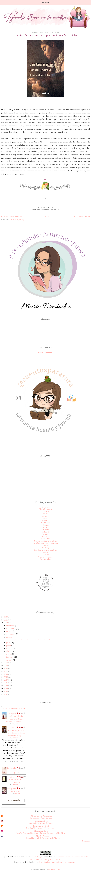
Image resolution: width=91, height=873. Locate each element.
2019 (6, 674)
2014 (6, 688)
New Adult (45, 538)
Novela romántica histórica (45, 541)
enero (9, 660)
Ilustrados (45, 529)
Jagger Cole (17, 773)
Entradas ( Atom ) (17, 220)
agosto (9, 637)
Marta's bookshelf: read (14, 708)
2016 (6, 682)
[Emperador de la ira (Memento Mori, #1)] (4, 773)
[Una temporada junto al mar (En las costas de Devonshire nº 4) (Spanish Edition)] (4, 732)
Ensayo (46, 513)
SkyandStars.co (54, 870)
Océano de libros (41, 831)
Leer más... (45, 198)
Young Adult (45, 559)
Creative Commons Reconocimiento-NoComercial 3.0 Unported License (59, 858)
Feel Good (45, 522)
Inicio (47, 216)
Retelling (45, 547)
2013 (6, 691)
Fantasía (45, 520)
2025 (6, 620)
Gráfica (45, 525)
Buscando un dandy (41, 826)
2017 (6, 680)
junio (8, 645)
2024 (6, 622)
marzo (9, 654)
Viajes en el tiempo (45, 557)
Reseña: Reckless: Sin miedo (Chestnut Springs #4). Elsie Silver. (41, 833)
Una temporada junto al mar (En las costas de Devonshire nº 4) (16, 731)
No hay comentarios (45, 207)
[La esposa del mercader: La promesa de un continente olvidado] (4, 718)
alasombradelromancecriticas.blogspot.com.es (57, 862)
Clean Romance (45, 509)
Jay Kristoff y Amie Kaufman (41, 818)
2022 (6, 665)
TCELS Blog (35, 856)
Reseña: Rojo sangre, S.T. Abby (41, 823)
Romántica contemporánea (45, 550)
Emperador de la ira (13, 769)
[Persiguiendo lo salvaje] (4, 793)
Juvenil (46, 534)
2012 (6, 694)
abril (8, 651)
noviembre (11, 628)
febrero (9, 657)
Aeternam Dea (41, 821)
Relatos (46, 545)
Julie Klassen (14, 738)
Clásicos (45, 210)
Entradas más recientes (11, 216)
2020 (6, 671)
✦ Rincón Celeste (41, 836)
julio (8, 642)
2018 (6, 677)
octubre (9, 631)
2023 (6, 662)
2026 (6, 617)
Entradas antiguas (81, 216)
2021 (6, 668)
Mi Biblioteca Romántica (41, 816)
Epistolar (55, 210)
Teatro (45, 552)
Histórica (45, 527)
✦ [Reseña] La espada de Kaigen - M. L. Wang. (41, 838)
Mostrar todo (86, 841)
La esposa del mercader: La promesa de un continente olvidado (14, 717)
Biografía (46, 507)
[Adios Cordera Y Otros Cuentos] (4, 781)
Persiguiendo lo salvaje (14, 789)
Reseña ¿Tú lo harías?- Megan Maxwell (41, 828)
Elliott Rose (17, 793)
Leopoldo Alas (14, 784)
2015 (6, 685)
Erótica (45, 518)
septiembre (11, 634)
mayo (9, 648)
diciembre (10, 625)
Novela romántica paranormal (45, 543)
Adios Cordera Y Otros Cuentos (16, 780)
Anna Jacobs (15, 724)
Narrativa (45, 536)
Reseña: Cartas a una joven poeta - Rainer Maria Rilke (45, 35)
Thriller (45, 554)
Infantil (45, 532)
